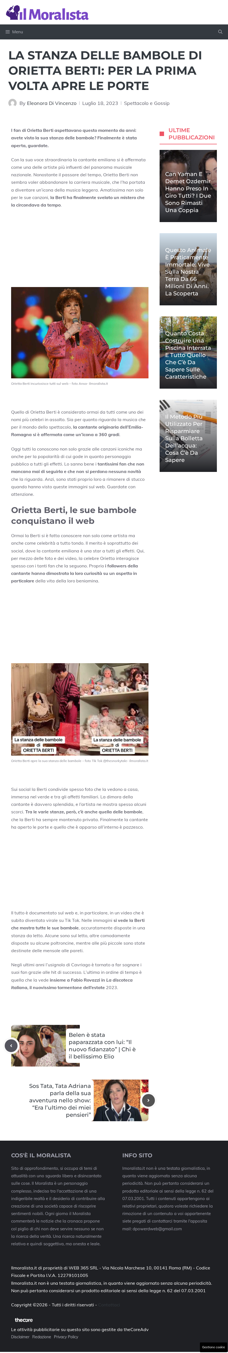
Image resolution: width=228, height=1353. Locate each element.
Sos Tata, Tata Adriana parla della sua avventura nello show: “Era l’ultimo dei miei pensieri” (60, 1100)
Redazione (41, 1336)
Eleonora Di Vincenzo (51, 103)
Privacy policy (66, 1336)
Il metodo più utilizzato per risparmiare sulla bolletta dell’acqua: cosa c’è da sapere (184, 438)
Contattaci (109, 1304)
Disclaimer (20, 1336)
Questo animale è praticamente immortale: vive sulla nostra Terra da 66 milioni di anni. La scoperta (188, 272)
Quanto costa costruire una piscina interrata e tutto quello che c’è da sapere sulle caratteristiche (188, 355)
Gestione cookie (213, 1347)
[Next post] (148, 1100)
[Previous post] (11, 1045)
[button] (220, 31)
